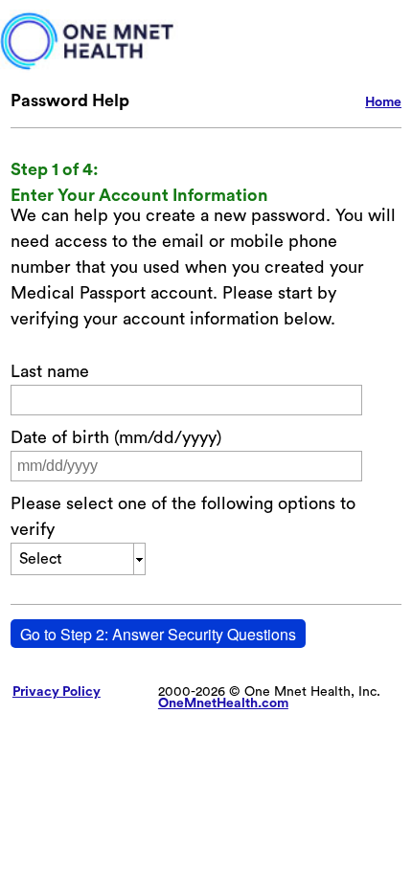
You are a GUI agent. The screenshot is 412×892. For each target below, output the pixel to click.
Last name (50, 371)
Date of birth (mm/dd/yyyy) (116, 437)
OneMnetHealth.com (223, 703)
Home (383, 102)
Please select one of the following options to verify (183, 516)
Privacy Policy (56, 692)
